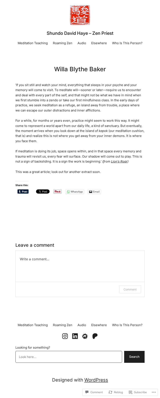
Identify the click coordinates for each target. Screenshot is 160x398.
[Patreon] (95, 336)
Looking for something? (32, 347)
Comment (130, 289)
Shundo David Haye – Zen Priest (80, 33)
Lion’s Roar (119, 161)
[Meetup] (85, 336)
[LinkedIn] (75, 336)
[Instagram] (65, 336)
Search (134, 357)
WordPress (96, 380)
